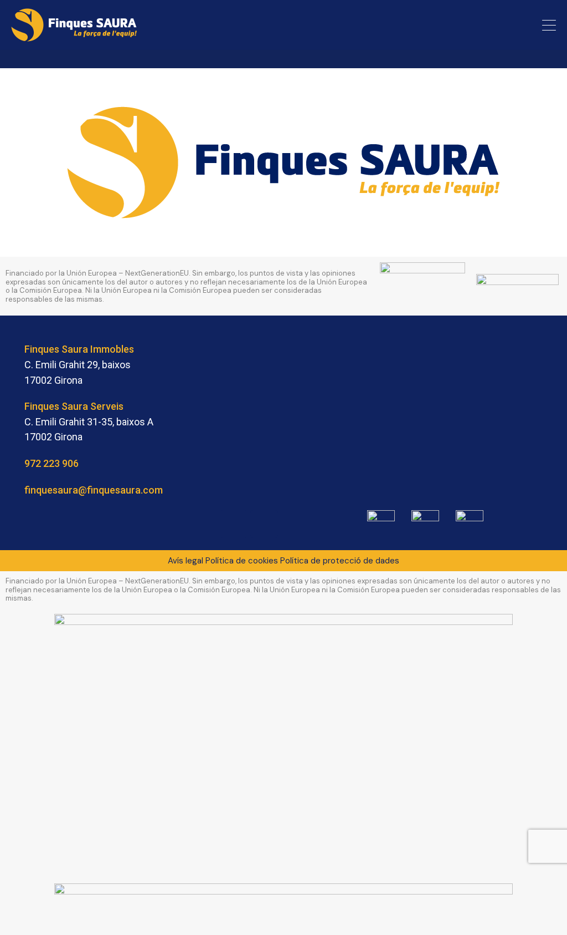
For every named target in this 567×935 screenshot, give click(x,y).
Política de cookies (241, 560)
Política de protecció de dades (339, 560)
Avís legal (185, 560)
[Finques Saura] (74, 36)
